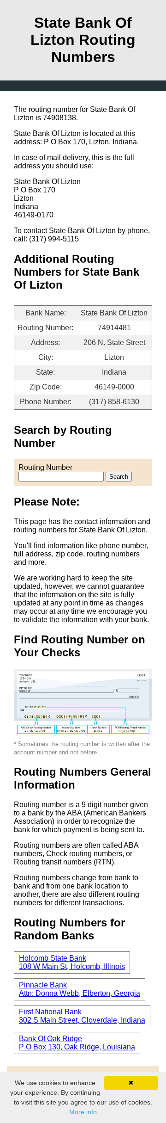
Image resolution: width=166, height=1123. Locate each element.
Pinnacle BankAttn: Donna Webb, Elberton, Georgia (79, 989)
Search (118, 476)
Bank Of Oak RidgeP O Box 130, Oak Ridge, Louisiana (77, 1043)
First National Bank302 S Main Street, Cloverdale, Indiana (82, 1016)
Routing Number (45, 467)
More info (83, 1112)
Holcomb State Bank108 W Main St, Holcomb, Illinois (72, 962)
